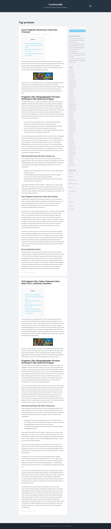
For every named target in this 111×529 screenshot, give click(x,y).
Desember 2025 (72, 80)
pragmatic (30, 272)
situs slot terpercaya (73, 183)
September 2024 (72, 108)
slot (70, 194)
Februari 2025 (72, 99)
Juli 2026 (71, 69)
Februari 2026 (72, 77)
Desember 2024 (72, 102)
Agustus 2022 (72, 154)
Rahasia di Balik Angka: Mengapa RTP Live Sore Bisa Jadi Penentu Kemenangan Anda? (77, 49)
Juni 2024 (71, 113)
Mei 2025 (71, 93)
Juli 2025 (71, 89)
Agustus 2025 (72, 88)
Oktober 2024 (72, 106)
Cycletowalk (55, 4)
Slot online (71, 209)
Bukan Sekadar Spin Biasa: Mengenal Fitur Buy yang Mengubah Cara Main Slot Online (77, 55)
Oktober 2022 (72, 150)
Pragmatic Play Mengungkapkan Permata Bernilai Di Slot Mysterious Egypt (34, 45)
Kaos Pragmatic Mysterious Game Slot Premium (39, 31)
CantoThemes (67, 526)
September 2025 (72, 86)
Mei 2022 (71, 160)
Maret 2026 (71, 75)
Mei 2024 (71, 115)
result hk (71, 187)
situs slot (71, 172)
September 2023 (72, 130)
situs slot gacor (72, 191)
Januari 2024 (72, 123)
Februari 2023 (72, 143)
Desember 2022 (72, 147)
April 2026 (71, 73)
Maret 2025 (71, 97)
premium (34, 272)
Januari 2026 (72, 78)
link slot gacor (72, 180)
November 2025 (72, 82)
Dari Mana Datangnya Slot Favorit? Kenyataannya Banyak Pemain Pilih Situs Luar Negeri (76, 40)
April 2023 (71, 139)
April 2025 (71, 95)
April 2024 (71, 117)
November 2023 (72, 126)
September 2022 (72, 152)
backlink (71, 176)
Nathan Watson (37, 34)
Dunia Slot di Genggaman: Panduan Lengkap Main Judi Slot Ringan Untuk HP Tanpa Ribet (77, 60)
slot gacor (71, 202)
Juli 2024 (71, 112)
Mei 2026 (71, 71)
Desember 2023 (72, 125)
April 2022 (71, 162)
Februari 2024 (72, 121)
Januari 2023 (72, 145)
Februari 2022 (72, 165)
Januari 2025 (72, 101)
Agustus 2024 (72, 110)
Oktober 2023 (72, 128)
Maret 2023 (71, 141)
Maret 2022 (71, 163)
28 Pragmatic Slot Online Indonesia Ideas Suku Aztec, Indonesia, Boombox (40, 282)
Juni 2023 (71, 136)
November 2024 (72, 104)
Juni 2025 (71, 91)
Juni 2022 (71, 158)
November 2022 (72, 149)
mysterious (25, 272)
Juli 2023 (71, 134)
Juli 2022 (71, 156)
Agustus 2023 (72, 132)
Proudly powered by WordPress (47, 526)
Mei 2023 (71, 137)
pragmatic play (47, 34)
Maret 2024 (71, 119)
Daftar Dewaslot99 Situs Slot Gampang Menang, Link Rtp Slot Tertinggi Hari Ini (33, 311)
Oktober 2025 (72, 84)
